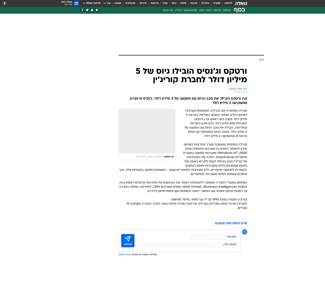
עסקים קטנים (190, 10)
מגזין (201, 10)
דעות (208, 10)
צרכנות (217, 10)
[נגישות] (5, 3)
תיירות (143, 3)
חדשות (228, 3)
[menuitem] (226, 3)
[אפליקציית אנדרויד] (97, 10)
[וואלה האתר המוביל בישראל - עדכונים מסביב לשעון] (241, 3)
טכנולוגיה (130, 3)
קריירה (178, 10)
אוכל (165, 3)
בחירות (205, 3)
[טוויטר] (87, 10)
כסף (174, 3)
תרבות (194, 3)
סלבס (183, 3)
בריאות (154, 3)
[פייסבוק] (82, 10)
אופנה (118, 3)
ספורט (216, 3)
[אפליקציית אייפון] (92, 10)
